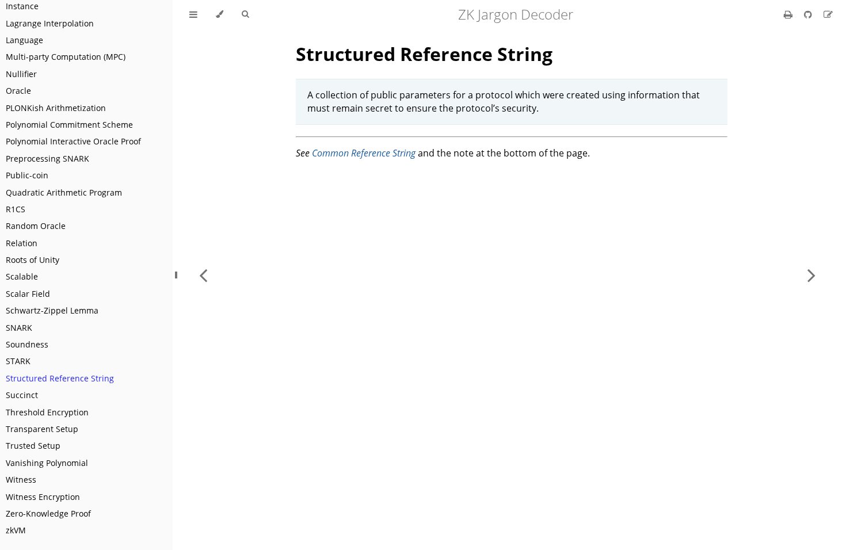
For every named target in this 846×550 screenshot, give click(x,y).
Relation (21, 243)
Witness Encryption (43, 496)
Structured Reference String (60, 378)
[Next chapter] (811, 275)
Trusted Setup (33, 445)
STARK (18, 361)
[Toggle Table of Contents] (193, 14)
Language (24, 40)
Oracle (18, 90)
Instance (22, 6)
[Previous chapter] (203, 275)
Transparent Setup (42, 428)
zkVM (16, 530)
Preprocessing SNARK (47, 158)
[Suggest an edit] (828, 14)
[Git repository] (809, 14)
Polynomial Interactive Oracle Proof (73, 141)
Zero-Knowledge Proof (48, 513)
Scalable (22, 276)
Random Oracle (36, 225)
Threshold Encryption (47, 412)
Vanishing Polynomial (47, 462)
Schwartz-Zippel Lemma (52, 310)
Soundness (27, 344)
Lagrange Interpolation (50, 23)
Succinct (22, 394)
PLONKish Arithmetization (56, 107)
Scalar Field (28, 293)
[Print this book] (789, 14)
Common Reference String (364, 153)
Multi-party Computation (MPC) (65, 56)
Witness (21, 479)
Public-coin (27, 175)
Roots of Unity (32, 259)
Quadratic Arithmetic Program (64, 192)
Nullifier (21, 73)
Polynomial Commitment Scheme (69, 124)
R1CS (15, 209)
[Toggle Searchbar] (245, 14)
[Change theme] (220, 14)
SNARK (19, 327)
